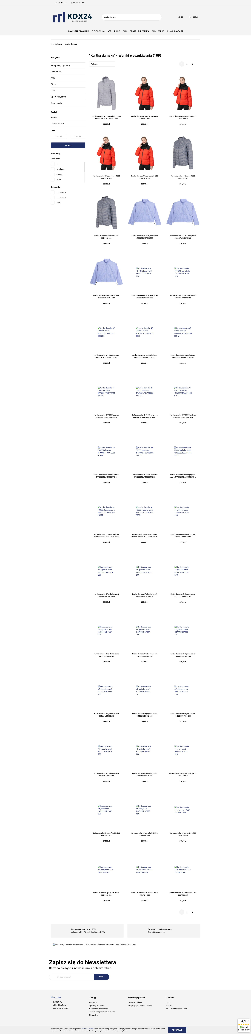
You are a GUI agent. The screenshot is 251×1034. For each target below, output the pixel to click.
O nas (168, 1002)
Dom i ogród (56, 103)
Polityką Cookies (87, 1029)
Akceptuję (177, 1030)
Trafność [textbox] (94, 64)
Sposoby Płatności (96, 1005)
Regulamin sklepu (134, 1002)
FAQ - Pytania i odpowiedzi (176, 1009)
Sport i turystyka (58, 97)
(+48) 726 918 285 (60, 1008)
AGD (53, 78)
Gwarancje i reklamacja (98, 1009)
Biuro (53, 84)
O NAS (170, 31)
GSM (53, 90)
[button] (106, 997)
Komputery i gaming (60, 65)
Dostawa (93, 1002)
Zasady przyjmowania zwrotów (102, 1012)
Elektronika (56, 71)
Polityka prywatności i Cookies (139, 1005)
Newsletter (93, 1015)
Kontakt (169, 1005)
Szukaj (68, 145)
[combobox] (102, 64)
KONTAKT (178, 31)
